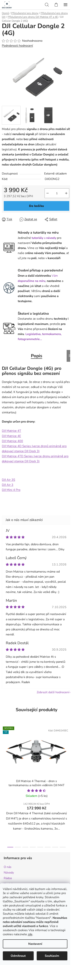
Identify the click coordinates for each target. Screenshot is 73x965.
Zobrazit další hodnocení (53, 692)
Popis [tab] (36, 356)
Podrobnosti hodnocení (17, 46)
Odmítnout (18, 956)
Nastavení (35, 944)
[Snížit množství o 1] (47, 193)
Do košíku (36, 206)
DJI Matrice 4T (11, 431)
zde (30, 934)
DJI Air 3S (8, 480)
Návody (9, 873)
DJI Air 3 (7, 485)
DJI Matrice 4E (11, 436)
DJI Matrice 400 (12, 441)
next (69, 753)
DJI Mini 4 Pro (11, 490)
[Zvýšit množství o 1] (66, 193)
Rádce (8, 878)
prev (4, 753)
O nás (7, 867)
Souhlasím (52, 956)
